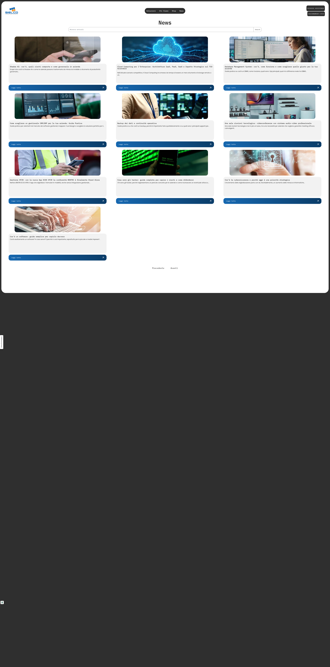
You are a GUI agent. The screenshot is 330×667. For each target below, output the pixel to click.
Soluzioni (151, 11)
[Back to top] (316, 602)
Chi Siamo (163, 11)
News (181, 11)
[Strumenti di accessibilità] (2, 602)
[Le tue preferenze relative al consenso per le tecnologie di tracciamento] (1, 342)
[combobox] (161, 29)
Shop (174, 11)
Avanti (174, 268)
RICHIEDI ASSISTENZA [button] (315, 8)
